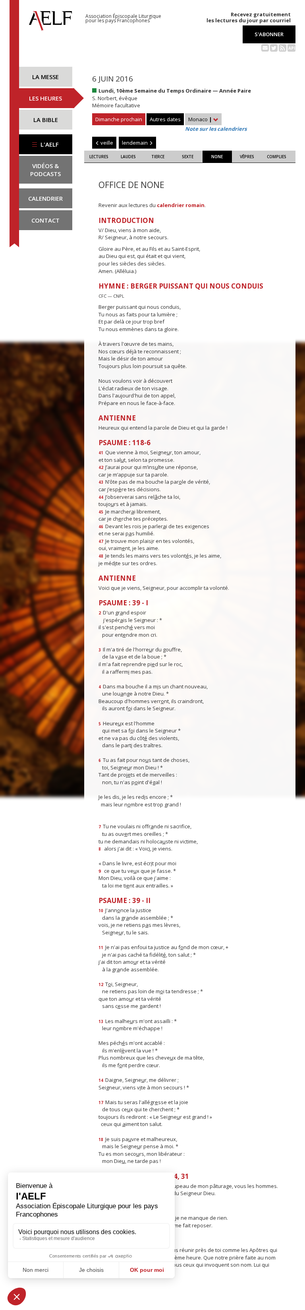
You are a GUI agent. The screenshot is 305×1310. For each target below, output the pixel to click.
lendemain (135, 142)
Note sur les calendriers (216, 128)
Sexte (187, 156)
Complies (276, 156)
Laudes (128, 156)
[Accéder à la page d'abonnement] (265, 47)
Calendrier (45, 198)
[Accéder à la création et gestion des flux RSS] (282, 47)
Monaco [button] (200, 119)
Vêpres (247, 156)
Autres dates (165, 119)
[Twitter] (274, 47)
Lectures (98, 156)
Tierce (157, 156)
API (291, 48)
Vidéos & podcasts (45, 170)
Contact (45, 220)
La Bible (45, 120)
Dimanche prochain (118, 119)
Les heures (45, 98)
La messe (45, 77)
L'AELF (49, 144)
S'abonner (269, 34)
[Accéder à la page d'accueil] (50, 18)
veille (106, 142)
